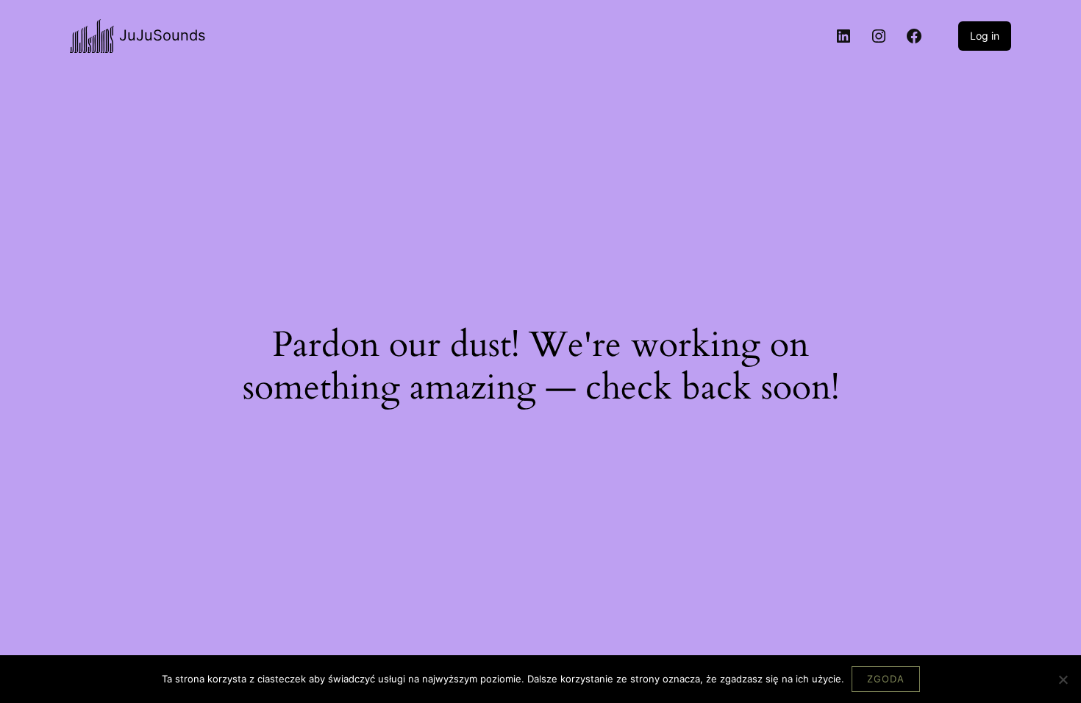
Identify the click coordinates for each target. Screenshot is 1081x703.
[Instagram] (879, 36)
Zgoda (886, 679)
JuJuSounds (162, 35)
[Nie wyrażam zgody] (1062, 679)
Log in (984, 35)
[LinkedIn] (843, 36)
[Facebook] (914, 36)
